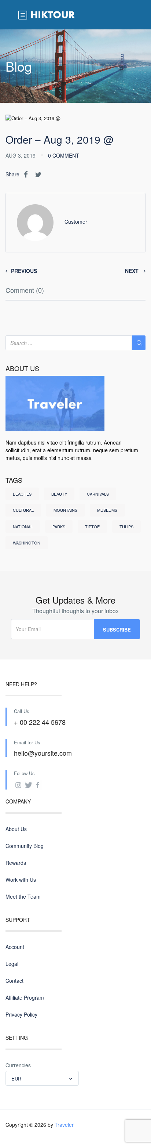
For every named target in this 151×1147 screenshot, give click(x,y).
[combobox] (42, 1078)
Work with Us (20, 879)
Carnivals (98, 494)
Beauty (59, 494)
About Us (16, 829)
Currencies (18, 1065)
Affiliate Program (24, 997)
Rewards (15, 862)
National (23, 526)
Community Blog (24, 845)
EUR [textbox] (16, 1078)
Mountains (65, 510)
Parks (58, 526)
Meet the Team (23, 896)
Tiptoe (92, 526)
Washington (26, 543)
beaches (22, 494)
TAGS (13, 480)
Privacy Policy (21, 1014)
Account (14, 946)
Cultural (23, 510)
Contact (14, 980)
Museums (107, 510)
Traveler (64, 1124)
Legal (11, 963)
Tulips (126, 526)
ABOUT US (22, 368)
